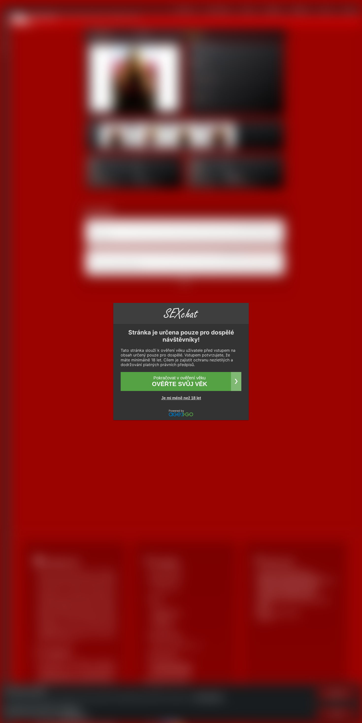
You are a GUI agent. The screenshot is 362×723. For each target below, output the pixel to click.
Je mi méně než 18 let (181, 398)
